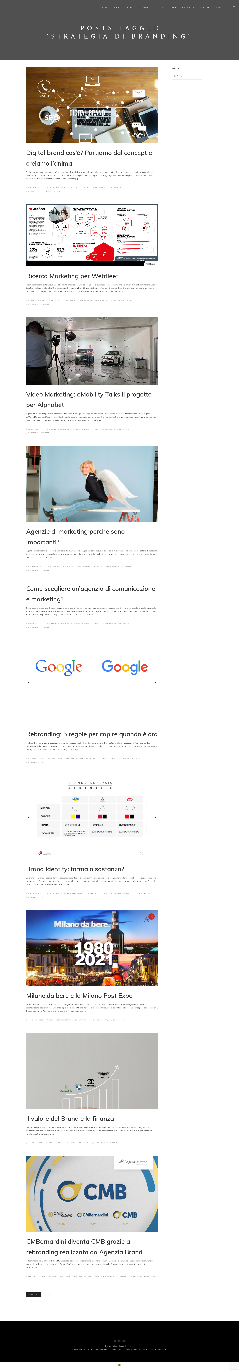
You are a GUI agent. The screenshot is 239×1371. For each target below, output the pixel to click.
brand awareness (85, 300)
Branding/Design (52, 191)
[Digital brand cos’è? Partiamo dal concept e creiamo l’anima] (92, 105)
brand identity (56, 188)
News (42, 304)
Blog (173, 7)
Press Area (188, 7)
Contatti (220, 7)
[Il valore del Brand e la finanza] (92, 1071)
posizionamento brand (95, 758)
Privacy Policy (111, 1346)
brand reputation (91, 188)
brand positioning (73, 188)
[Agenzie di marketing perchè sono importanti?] (92, 484)
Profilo (117, 7)
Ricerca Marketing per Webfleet (72, 276)
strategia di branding (112, 188)
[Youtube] (123, 1341)
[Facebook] (115, 1341)
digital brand (110, 893)
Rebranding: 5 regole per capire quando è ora (92, 734)
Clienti (162, 7)
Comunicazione (102, 300)
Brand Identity (35, 191)
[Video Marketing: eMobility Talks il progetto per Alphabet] (92, 351)
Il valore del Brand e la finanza (70, 1118)
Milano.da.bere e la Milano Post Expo (79, 995)
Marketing (33, 304)
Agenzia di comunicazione (63, 300)
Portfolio (146, 7)
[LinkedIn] (119, 1341)
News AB (205, 7)
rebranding (113, 758)
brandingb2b (96, 893)
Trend (48, 304)
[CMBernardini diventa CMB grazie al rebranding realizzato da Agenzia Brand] (92, 1194)
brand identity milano (60, 893)
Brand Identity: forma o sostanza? (75, 869)
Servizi (131, 7)
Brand (55, 1276)
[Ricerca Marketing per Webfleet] (92, 235)
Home (104, 7)
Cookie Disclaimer (126, 1346)
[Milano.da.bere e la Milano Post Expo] (92, 948)
